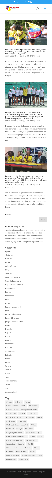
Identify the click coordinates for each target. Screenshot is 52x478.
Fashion (8, 292)
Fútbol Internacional (13, 307)
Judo (7, 310)
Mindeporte (9, 344)
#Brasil (16, 410)
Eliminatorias (10, 288)
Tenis (38, 56)
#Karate (32, 436)
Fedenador (9, 296)
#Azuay (27, 402)
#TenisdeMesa (11, 459)
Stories (8, 373)
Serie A (8, 366)
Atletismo (9, 255)
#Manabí (30, 444)
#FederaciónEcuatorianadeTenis (17, 425)
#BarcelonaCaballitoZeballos (16, 406)
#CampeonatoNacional (29, 410)
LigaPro (8, 333)
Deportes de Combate (14, 284)
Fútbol (7, 303)
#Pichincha (10, 452)
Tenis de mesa (11, 381)
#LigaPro (21, 444)
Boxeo (7, 262)
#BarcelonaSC (33, 406)
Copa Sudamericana (13, 281)
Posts (7, 362)
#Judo (39, 433)
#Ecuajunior (30, 417)
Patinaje (8, 355)
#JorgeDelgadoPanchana (14, 433)
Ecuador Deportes (15, 56)
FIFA (7, 299)
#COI (35, 413)
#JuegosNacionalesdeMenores (16, 436)
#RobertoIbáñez (21, 452)
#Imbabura (29, 429)
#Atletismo (18, 402)
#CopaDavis (10, 417)
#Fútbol (33, 425)
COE (7, 270)
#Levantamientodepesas (14, 440)
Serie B (8, 370)
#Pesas (36, 448)
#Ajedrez (9, 402)
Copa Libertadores (12, 277)
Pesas (7, 359)
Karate (7, 325)
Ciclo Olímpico (10, 266)
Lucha (7, 336)
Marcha (8, 340)
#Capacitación (11, 413)
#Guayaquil (10, 429)
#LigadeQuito (11, 444)
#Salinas (32, 452)
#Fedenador (22, 421)
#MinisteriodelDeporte (14, 448)
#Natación (27, 448)
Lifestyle (8, 329)
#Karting (40, 436)
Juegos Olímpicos (12, 318)
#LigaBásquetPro (31, 440)
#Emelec (39, 417)
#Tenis (39, 456)
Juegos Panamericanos (14, 322)
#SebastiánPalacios (12, 456)
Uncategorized (11, 392)
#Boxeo (9, 410)
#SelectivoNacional (28, 456)
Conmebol (9, 273)
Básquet (8, 259)
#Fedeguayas (10, 421)
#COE (30, 413)
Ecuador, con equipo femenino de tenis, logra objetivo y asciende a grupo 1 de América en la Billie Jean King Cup (25, 51)
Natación (8, 347)
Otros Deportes (11, 351)
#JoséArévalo (30, 433)
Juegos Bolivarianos (13, 314)
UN (6, 388)
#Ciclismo (22, 413)
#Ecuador (20, 417)
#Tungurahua (23, 459)
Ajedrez (8, 251)
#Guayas (19, 429)
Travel (7, 384)
